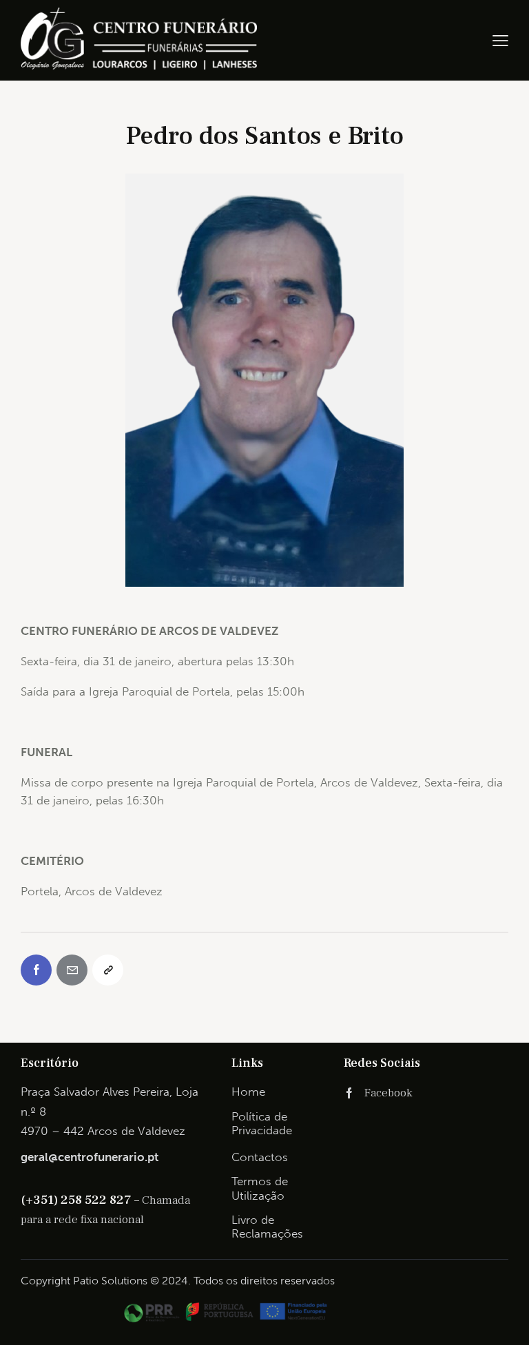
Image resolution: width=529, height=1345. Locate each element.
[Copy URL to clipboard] (107, 970)
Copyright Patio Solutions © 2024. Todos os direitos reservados (178, 1280)
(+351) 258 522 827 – (81, 1199)
